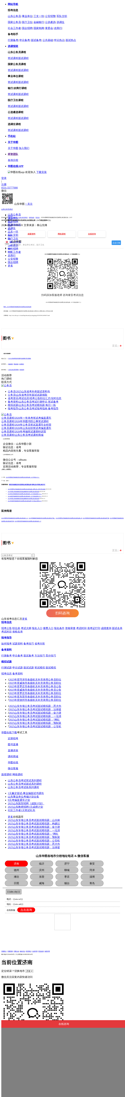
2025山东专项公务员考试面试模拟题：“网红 (34, 719)
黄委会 (49, 28)
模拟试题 (10, 251)
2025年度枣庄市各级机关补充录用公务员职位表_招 (69, 518)
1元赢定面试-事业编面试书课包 (26, 793)
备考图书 (21, 364)
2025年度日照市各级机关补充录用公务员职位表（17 (27, 521)
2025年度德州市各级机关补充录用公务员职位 (35, 700)
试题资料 (17, 643)
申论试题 (17, 667)
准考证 (9, 238)
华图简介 (4, 951)
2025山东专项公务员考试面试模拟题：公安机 (35, 726)
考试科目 (6, 631)
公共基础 (47, 40)
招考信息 (31, 217)
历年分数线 (28, 358)
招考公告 (10, 222)
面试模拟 (51, 667)
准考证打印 (93, 628)
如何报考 (6, 643)
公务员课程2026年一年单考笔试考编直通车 (26, 418)
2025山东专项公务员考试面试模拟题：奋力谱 (35, 712)
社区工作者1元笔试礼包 (21, 810)
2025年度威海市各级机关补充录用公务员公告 (35, 689)
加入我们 (24, 148)
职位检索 (22, 358)
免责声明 (47, 951)
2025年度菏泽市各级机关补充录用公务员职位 (35, 679)
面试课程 (23, 58)
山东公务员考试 (7, 209)
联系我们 (28, 951)
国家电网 (39, 28)
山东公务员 (14, 16)
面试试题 (28, 667)
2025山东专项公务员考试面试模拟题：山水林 (34, 820)
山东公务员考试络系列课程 (23, 787)
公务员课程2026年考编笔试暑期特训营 (23, 431)
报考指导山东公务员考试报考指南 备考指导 (33, 408)
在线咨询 (22, 369)
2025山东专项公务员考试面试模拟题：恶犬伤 (35, 706)
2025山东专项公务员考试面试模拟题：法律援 (35, 709)
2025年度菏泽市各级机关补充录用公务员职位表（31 (14, 518)
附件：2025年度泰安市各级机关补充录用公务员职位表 (17, 306)
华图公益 (16, 951)
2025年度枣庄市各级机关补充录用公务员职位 (35, 693)
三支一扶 (39, 16)
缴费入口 (48, 628)
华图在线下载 (9, 732)
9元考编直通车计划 (19, 800)
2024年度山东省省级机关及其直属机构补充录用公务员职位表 (23, 498)
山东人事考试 (13, 217)
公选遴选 (50, 22)
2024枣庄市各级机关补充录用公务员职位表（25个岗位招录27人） (25, 494)
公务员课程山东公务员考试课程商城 (22, 435)
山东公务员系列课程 (13, 369)
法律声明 (34, 951)
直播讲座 (13, 750)
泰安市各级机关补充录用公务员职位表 (20, 484)
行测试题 (6, 667)
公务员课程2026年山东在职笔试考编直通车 (26, 428)
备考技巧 (28, 643)
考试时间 (81, 628)
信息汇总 (10, 219)
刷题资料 (10, 364)
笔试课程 (13, 58)
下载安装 (41, 172)
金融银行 (39, 22)
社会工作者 (14, 28)
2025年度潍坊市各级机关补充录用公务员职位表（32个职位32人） (23, 477)
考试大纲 (26, 628)
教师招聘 (13, 221)
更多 (10, 265)
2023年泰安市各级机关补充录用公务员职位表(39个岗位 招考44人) (25, 501)
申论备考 (24, 40)
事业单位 (27, 16)
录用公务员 (40, 484)
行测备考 (13, 40)
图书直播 (13, 744)
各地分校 (13, 160)
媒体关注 (22, 951)
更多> (115, 345)
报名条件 (59, 628)
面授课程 (6, 774)
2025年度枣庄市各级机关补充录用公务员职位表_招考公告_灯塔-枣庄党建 (26, 489)
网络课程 (16, 364)
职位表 (38, 217)
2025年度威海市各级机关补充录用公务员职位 (35, 683)
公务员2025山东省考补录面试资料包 (29, 391)
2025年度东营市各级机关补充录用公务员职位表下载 (96, 518)
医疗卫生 (27, 22)
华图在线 (13, 762)
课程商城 (13, 756)
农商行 (58, 28)
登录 (4, 178)
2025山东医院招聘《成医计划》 (26, 803)
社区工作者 (14, 252)
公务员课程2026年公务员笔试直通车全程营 (26, 424)
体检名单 (17, 631)
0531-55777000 (9, 187)
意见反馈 (41, 951)
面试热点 (71, 40)
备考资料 (10, 248)
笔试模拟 (40, 667)
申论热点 (59, 40)
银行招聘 (13, 248)
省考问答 (40, 643)
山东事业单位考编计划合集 (23, 796)
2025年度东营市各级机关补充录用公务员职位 (35, 696)
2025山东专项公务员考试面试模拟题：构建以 (34, 823)
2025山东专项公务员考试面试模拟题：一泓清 (35, 716)
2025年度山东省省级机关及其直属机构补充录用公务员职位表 (23, 491)
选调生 (60, 22)
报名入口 (10, 228)
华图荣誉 (10, 951)
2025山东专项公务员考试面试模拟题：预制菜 (35, 723)
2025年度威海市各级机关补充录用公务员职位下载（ (42, 518)
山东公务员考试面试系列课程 (25, 783)
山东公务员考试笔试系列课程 (25, 780)
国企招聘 (27, 28)
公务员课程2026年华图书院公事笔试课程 (25, 421)
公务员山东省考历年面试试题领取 (27, 394)
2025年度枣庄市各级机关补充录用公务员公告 (35, 686)
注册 (4, 184)
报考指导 (6, 637)
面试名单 (117, 628)
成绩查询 (106, 628)
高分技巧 (51, 655)
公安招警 (50, 16)
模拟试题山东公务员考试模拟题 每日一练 (32, 405)
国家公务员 (14, 22)
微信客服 (13, 768)
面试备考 (36, 40)
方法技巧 (40, 655)
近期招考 (13, 738)
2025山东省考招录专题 (14, 358)
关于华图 (13, 148)
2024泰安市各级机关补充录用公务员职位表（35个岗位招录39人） (25, 496)
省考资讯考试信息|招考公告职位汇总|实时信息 (34, 398)
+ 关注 (29, 204)
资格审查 (70, 628)
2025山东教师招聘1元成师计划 (25, 806)
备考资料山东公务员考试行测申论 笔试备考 (33, 401)
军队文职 (62, 16)
